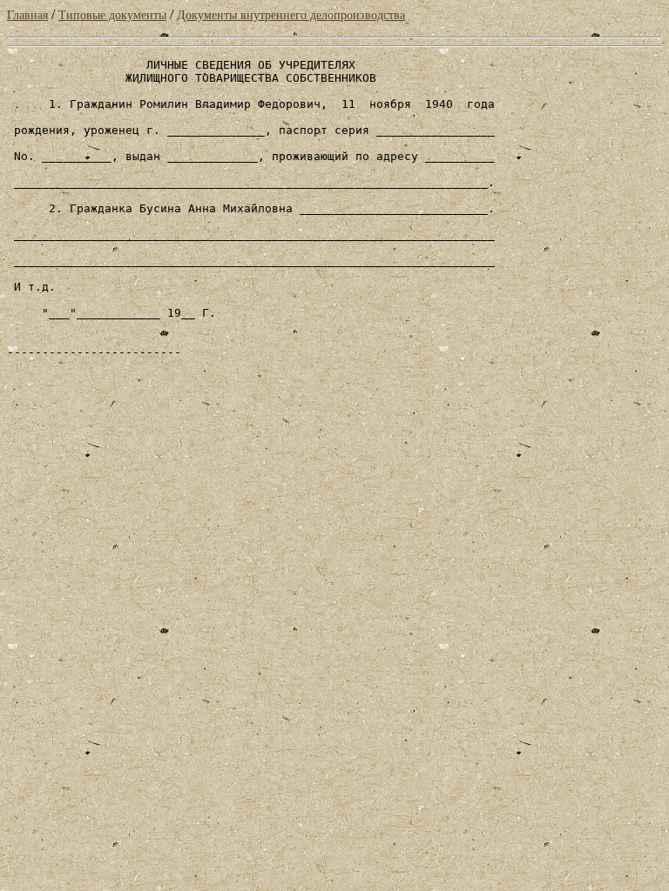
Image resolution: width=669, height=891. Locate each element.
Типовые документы (112, 15)
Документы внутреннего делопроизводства (291, 15)
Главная (27, 15)
